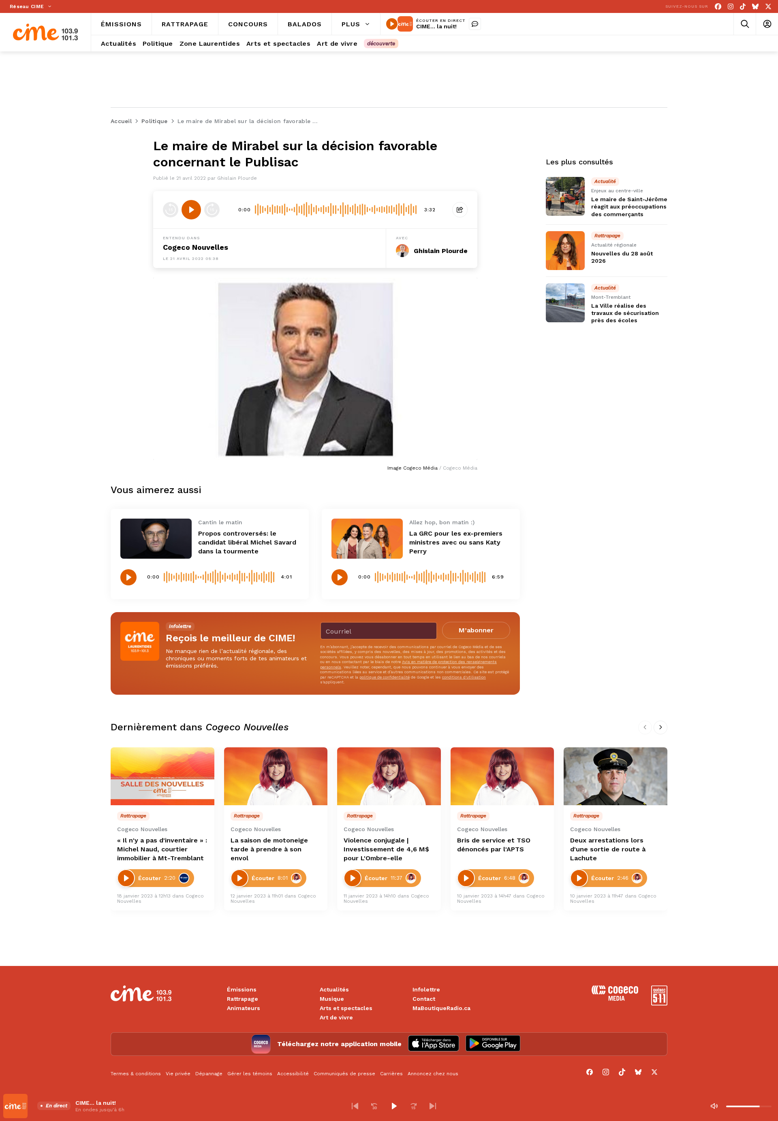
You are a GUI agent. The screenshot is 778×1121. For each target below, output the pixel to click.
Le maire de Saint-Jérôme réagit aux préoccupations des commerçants (629, 206)
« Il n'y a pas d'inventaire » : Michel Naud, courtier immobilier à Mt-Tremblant (162, 849)
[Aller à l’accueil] (45, 32)
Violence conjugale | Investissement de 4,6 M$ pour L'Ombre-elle (386, 849)
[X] (768, 7)
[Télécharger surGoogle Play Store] (493, 1044)
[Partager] (460, 209)
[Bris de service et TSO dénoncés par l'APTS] (502, 776)
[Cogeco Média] (615, 998)
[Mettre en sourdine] (714, 1106)
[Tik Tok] (743, 7)
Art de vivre (336, 1017)
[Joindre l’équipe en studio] (475, 24)
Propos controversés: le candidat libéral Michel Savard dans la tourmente (247, 542)
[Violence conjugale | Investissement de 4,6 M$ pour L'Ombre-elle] (389, 776)
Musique (332, 998)
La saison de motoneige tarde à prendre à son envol (269, 849)
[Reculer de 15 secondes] (170, 209)
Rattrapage (242, 998)
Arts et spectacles (346, 1008)
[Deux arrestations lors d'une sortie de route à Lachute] (615, 776)
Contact (424, 998)
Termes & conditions (136, 1073)
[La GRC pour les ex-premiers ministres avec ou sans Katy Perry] (367, 539)
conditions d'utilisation (464, 677)
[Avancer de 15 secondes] (212, 209)
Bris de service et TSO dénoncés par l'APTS (493, 844)
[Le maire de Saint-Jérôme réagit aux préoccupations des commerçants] (565, 196)
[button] (355, 1106)
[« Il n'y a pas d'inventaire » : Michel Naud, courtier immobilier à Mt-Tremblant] (162, 776)
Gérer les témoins (249, 1073)
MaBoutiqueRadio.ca (441, 1008)
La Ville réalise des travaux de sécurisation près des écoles (625, 312)
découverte (381, 43)
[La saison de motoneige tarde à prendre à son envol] (276, 776)
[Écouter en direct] (391, 23)
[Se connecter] (767, 24)
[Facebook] (718, 7)
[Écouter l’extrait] (191, 209)
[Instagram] (730, 7)
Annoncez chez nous (433, 1073)
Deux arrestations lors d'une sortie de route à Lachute (607, 849)
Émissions (241, 989)
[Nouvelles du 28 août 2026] (565, 250)
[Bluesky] (755, 7)
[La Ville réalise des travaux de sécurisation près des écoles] (565, 302)
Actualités (334, 989)
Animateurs (243, 1008)
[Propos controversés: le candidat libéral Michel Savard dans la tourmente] (156, 539)
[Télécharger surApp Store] (433, 1044)
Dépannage (208, 1073)
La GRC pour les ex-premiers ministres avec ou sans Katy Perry (455, 542)
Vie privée (178, 1073)
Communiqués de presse (344, 1073)
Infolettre (426, 989)
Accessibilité (293, 1073)
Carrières (391, 1073)
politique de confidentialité (384, 677)
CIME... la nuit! (436, 26)
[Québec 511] (659, 1003)
